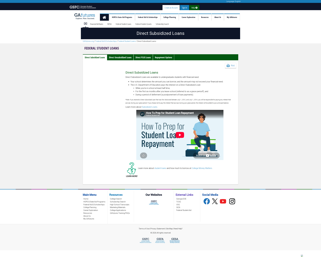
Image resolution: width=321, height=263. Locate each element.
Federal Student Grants (143, 24)
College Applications (118, 210)
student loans (160, 168)
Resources (205, 17)
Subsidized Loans (149, 107)
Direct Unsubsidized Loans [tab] (120, 57)
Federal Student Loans (123, 24)
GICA (178, 207)
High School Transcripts (119, 205)
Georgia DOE (181, 199)
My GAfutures (232, 17)
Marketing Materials (117, 207)
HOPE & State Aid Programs (122, 17)
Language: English (233, 1)
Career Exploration (188, 17)
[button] (308, 256)
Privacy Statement (157, 229)
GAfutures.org (88, 41)
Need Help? (178, 229)
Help (193, 7)
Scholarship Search (162, 24)
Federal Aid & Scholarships (148, 17)
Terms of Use (144, 229)
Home (85, 199)
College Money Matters (202, 168)
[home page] (104, 17)
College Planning (169, 17)
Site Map (169, 229)
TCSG (178, 202)
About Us (217, 17)
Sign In (184, 7)
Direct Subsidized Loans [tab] (95, 57)
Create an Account (171, 7)
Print (232, 65)
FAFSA (109, 24)
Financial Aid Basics (96, 24)
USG (178, 205)
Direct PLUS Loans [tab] (143, 57)
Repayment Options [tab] (163, 57)
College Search (116, 199)
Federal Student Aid (183, 210)
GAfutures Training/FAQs (120, 213)
